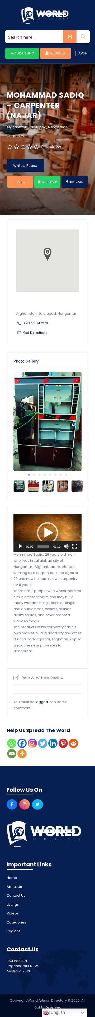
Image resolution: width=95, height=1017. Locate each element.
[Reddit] (73, 743)
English (57, 1012)
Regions (14, 931)
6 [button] (55, 474)
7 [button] (60, 474)
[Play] (20, 546)
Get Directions (35, 332)
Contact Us (16, 895)
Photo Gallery (26, 361)
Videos (13, 913)
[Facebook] (22, 743)
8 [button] (66, 474)
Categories (16, 922)
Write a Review (25, 165)
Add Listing (23, 53)
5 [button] (50, 474)
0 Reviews (51, 147)
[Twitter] (42, 743)
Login (83, 53)
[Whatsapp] (11, 743)
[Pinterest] (63, 743)
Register (58, 53)
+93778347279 (35, 323)
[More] (22, 753)
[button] (47, 532)
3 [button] (39, 474)
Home (12, 877)
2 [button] (34, 474)
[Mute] (66, 546)
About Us (14, 886)
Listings (13, 904)
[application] (47, 533)
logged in (43, 701)
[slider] (43, 546)
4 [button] (45, 474)
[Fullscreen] (74, 546)
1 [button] (29, 474)
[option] (47, 421)
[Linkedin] (53, 743)
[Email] (11, 753)
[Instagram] (32, 743)
